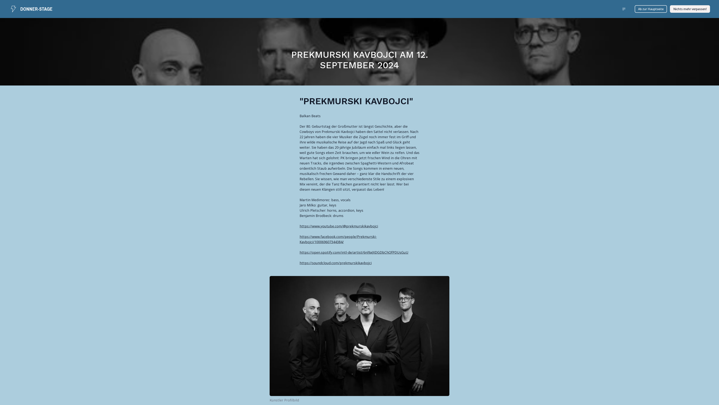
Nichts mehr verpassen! (690, 9)
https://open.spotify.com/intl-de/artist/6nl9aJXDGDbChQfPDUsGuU (354, 252)
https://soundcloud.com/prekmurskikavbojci (336, 263)
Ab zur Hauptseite (651, 9)
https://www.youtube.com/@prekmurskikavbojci (339, 226)
